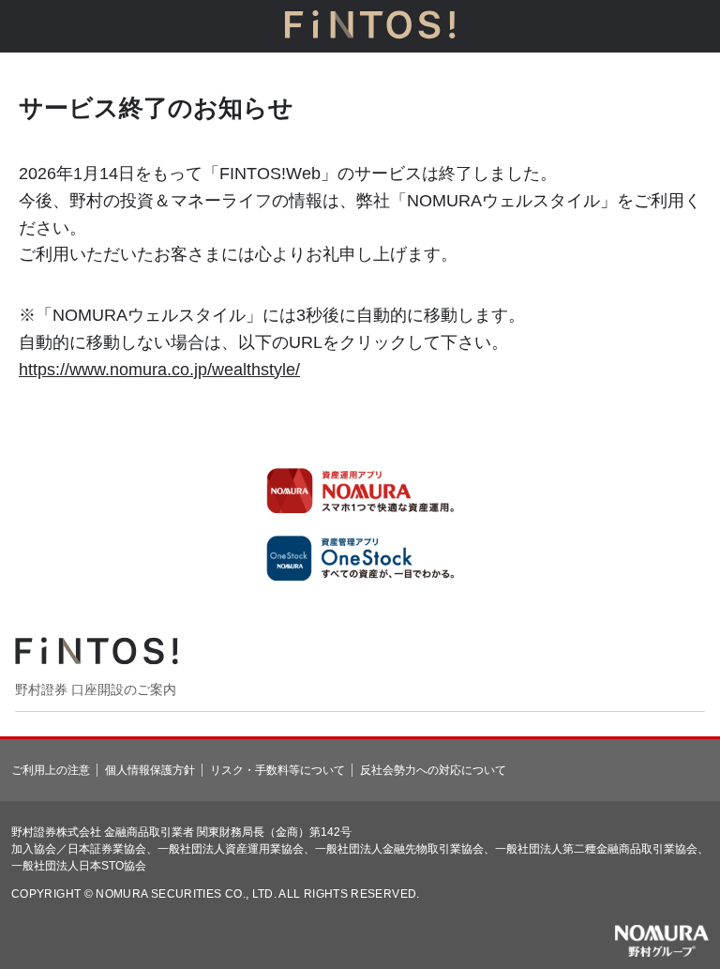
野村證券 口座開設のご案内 (95, 689)
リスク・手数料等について (277, 770)
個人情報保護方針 (150, 770)
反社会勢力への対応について (433, 770)
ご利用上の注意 (50, 770)
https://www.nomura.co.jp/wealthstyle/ (159, 369)
